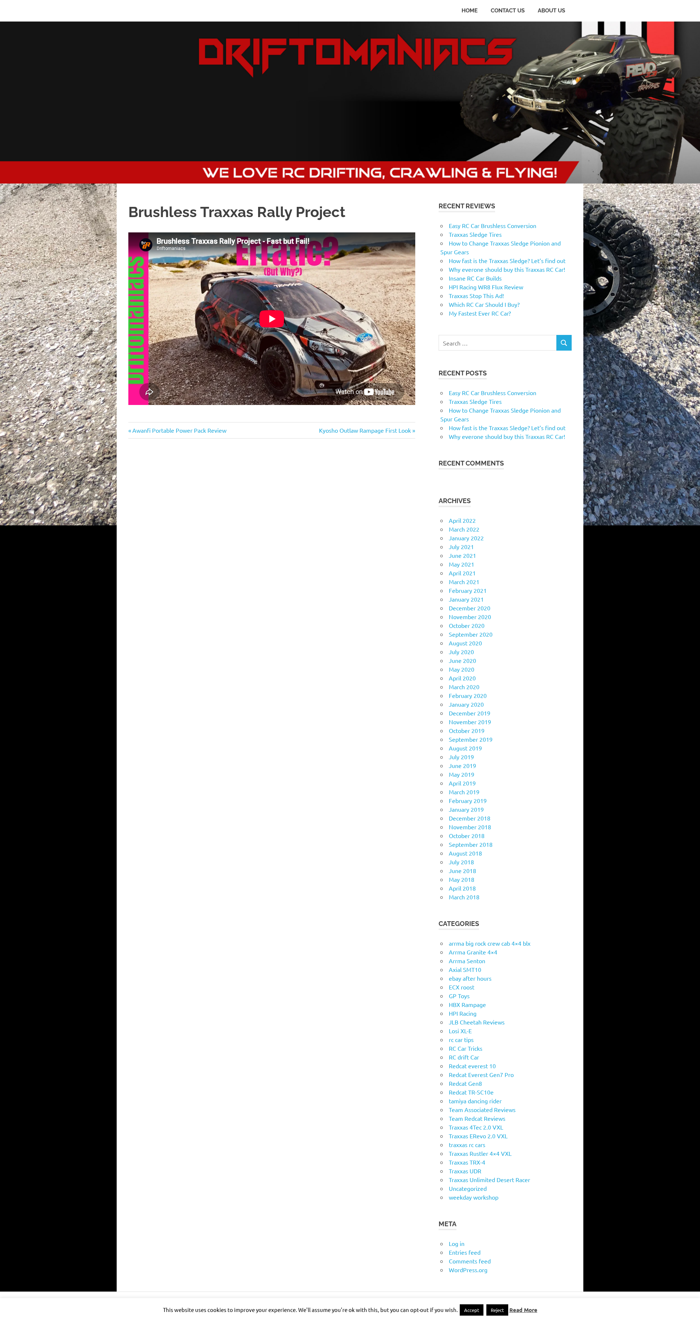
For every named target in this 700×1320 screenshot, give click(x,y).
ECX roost (461, 987)
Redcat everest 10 (472, 1065)
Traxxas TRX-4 (467, 1162)
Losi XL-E (460, 1030)
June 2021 (462, 555)
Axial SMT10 (465, 969)
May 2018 (461, 879)
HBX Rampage (467, 1004)
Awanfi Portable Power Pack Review (179, 430)
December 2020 (469, 607)
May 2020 (461, 669)
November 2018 (470, 826)
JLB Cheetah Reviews (477, 1022)
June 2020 (462, 660)
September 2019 (471, 739)
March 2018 (464, 896)
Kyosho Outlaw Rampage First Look (365, 430)
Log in (456, 1243)
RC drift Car (464, 1057)
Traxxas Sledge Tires (475, 234)
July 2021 (461, 546)
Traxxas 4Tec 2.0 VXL (476, 1127)
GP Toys (459, 995)
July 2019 (461, 756)
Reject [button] (497, 1310)
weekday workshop (473, 1197)
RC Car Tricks (465, 1048)
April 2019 (462, 783)
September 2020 (471, 634)
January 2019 (466, 809)
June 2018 (462, 870)
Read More (523, 1309)
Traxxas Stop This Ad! (476, 295)
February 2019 (468, 800)
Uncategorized (468, 1188)
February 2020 (468, 695)
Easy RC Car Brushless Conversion (492, 225)
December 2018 (469, 818)
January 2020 (466, 704)
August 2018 (465, 853)
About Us (551, 10)
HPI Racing (463, 1013)
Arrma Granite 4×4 (473, 952)
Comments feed (470, 1261)
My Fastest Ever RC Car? (480, 313)
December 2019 (469, 713)
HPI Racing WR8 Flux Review (486, 286)
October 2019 (467, 730)
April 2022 (462, 520)
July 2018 (461, 861)
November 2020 (470, 616)
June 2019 (462, 765)
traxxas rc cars (467, 1144)
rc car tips (461, 1039)
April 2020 (462, 678)
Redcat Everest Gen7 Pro (481, 1074)
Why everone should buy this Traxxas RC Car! (507, 269)
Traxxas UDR (465, 1170)
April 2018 (462, 888)
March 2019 (464, 791)
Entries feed (465, 1252)
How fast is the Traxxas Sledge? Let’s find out (507, 260)
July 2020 (461, 651)
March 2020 (464, 686)
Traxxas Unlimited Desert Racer (489, 1179)
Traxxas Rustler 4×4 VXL (480, 1153)
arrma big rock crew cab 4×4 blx (489, 943)
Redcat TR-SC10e (471, 1092)
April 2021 (462, 572)
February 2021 (468, 590)
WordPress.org (468, 1269)
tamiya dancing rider (475, 1100)
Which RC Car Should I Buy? (484, 304)
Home (470, 10)
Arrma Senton (467, 960)
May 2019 (461, 774)
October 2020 (467, 625)
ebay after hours (470, 978)
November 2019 (470, 721)
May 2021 (461, 564)
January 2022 (466, 537)
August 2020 (465, 643)
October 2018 (467, 835)
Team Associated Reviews (482, 1109)
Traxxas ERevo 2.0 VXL (478, 1135)
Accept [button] (471, 1310)
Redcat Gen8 (465, 1083)
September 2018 (471, 844)
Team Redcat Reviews (477, 1118)
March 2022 (464, 529)
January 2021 (466, 599)
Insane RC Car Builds (475, 278)
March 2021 (464, 581)
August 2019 (465, 748)
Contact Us (508, 10)
